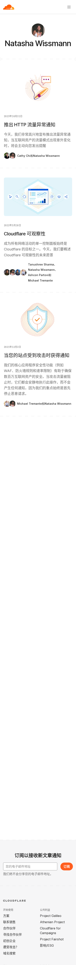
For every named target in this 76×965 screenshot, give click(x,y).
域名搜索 (9, 953)
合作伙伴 (9, 928)
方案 (6, 916)
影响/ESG (47, 945)
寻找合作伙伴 (12, 934)
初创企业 (9, 941)
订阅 (67, 866)
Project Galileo (50, 916)
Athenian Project (52, 922)
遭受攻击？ (11, 947)
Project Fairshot (52, 939)
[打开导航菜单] (69, 7)
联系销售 (9, 922)
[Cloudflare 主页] (8, 7)
